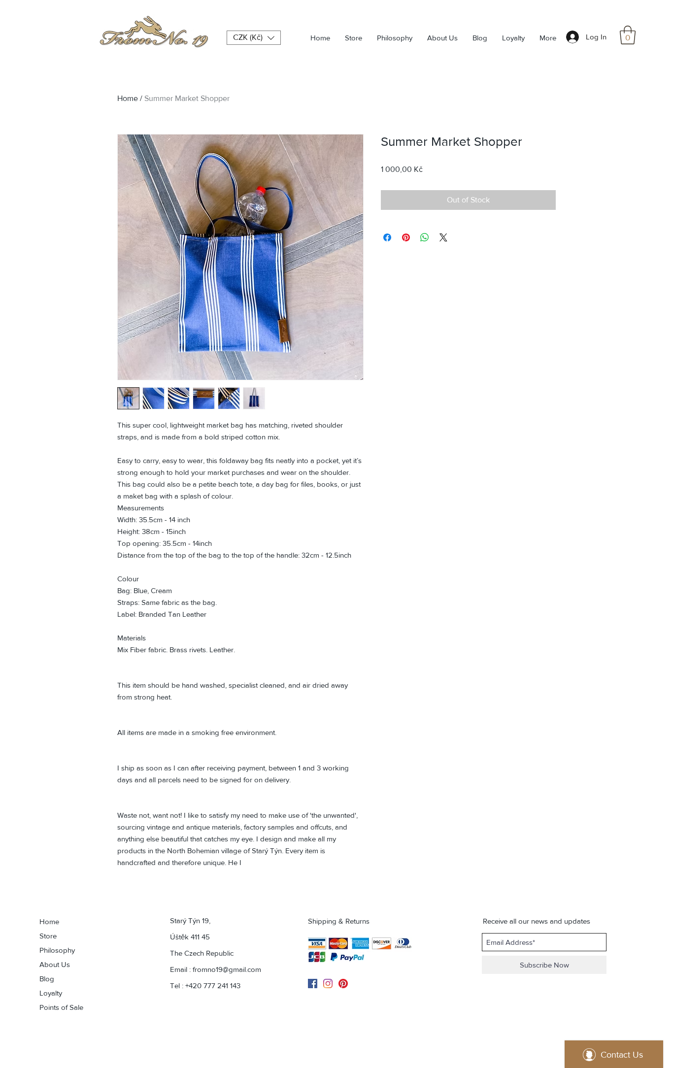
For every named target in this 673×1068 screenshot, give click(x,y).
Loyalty (50, 993)
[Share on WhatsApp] (425, 237)
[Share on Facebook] (387, 237)
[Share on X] (443, 237)
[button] (628, 35)
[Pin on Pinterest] (406, 237)
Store (48, 936)
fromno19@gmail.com (227, 969)
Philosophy (57, 950)
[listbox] (254, 38)
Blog (46, 978)
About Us (54, 964)
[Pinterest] (343, 983)
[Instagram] (328, 983)
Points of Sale (61, 1007)
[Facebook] (312, 983)
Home (127, 98)
